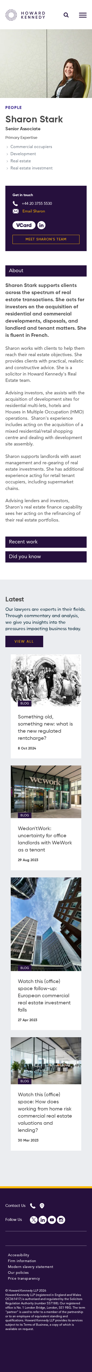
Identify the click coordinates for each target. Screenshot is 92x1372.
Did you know (25, 556)
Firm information (22, 1261)
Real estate (20, 161)
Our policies (18, 1273)
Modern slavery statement (30, 1267)
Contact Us (15, 1206)
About (16, 270)
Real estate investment (31, 168)
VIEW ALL (24, 641)
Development (23, 154)
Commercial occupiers (31, 147)
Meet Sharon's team (46, 239)
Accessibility (18, 1255)
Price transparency (24, 1278)
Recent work (23, 542)
